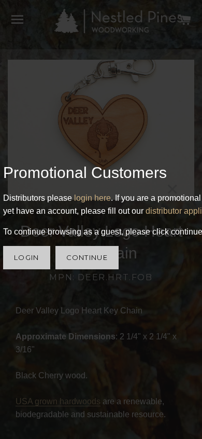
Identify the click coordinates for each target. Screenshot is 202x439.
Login (26, 257)
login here (92, 198)
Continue (87, 257)
